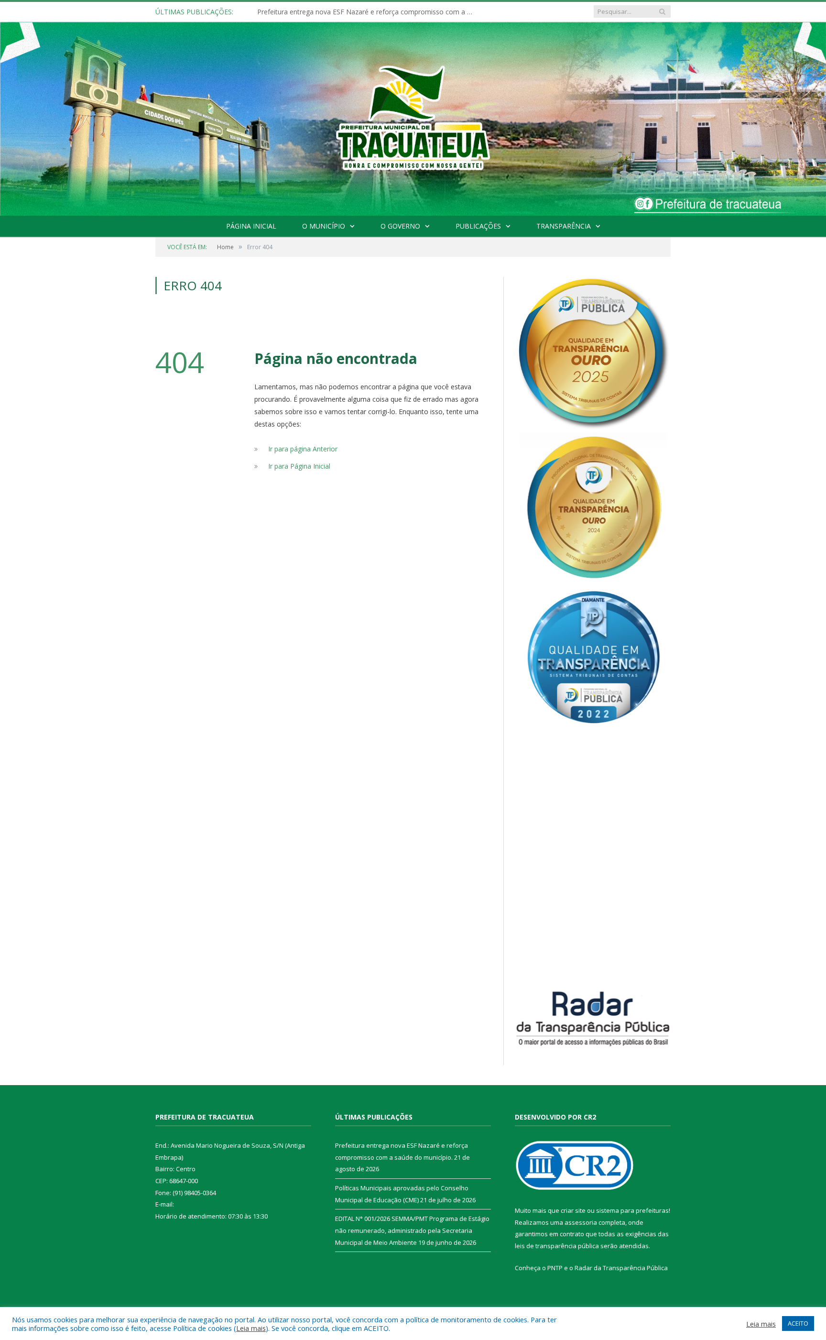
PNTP (555, 1267)
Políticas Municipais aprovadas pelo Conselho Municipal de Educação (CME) (367, 12)
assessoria (581, 1222)
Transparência (563, 226)
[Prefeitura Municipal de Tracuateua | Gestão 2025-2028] (413, 129)
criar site (573, 1210)
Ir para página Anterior (302, 448)
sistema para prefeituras (632, 1210)
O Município (323, 226)
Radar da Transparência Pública (621, 1267)
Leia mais (251, 1328)
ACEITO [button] (798, 1323)
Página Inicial (251, 226)
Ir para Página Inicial (299, 466)
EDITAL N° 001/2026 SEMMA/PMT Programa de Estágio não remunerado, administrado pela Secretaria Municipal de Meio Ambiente (412, 1230)
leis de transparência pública (557, 1245)
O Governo (400, 226)
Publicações (478, 226)
